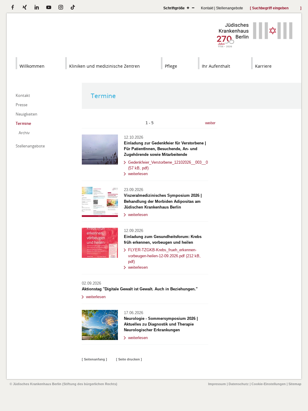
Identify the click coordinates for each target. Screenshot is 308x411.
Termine (23, 123)
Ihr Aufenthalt (216, 66)
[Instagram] (61, 7)
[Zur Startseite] (254, 45)
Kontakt (207, 8)
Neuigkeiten (26, 114)
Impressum (217, 384)
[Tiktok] (73, 7)
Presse (21, 104)
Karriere (263, 66)
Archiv (24, 132)
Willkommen (32, 66)
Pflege (171, 66)
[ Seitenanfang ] (94, 359)
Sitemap (294, 384)
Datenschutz (239, 384)
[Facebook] (13, 7)
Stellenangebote (229, 8)
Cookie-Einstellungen (268, 384)
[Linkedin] (37, 7)
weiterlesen (138, 174)
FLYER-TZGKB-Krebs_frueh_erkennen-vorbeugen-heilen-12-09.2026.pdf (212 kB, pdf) (164, 256)
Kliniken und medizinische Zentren (104, 66)
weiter (210, 123)
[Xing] (25, 7)
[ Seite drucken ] (129, 359)
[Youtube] (49, 7)
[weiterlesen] (100, 163)
